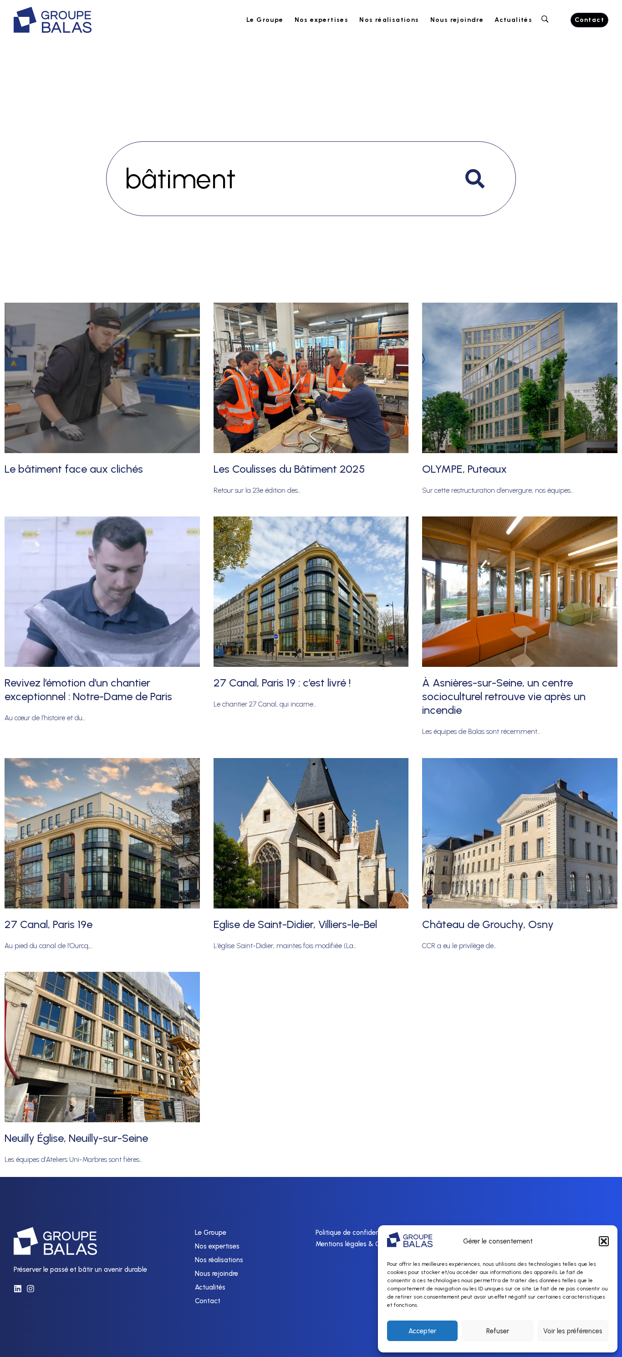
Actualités (513, 20)
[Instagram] (30, 1289)
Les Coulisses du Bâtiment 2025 (289, 468)
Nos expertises (322, 20)
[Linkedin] (18, 1289)
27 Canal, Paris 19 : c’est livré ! (282, 682)
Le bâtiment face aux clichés (74, 468)
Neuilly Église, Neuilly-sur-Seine (76, 1138)
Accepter (422, 1331)
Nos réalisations (389, 20)
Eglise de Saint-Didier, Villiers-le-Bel (295, 924)
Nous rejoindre (457, 20)
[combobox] (311, 178)
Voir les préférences (572, 1331)
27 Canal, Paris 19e (48, 924)
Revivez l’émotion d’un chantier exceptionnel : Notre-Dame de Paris (88, 689)
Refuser (497, 1331)
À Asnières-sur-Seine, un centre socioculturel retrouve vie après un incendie (504, 696)
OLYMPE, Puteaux (464, 468)
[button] (603, 1241)
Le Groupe (265, 20)
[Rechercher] (476, 179)
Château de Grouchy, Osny (488, 924)
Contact (207, 1301)
